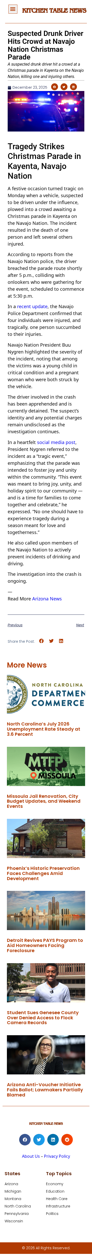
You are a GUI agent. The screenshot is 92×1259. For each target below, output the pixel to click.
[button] (12, 9)
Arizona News (47, 599)
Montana (13, 1198)
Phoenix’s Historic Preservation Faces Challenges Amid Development (43, 873)
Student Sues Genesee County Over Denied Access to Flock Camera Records (43, 1017)
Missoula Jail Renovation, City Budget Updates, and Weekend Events (43, 801)
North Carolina (18, 1206)
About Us (31, 1156)
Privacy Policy (57, 1156)
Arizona (11, 1183)
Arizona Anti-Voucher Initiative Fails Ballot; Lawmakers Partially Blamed (45, 1089)
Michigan (13, 1191)
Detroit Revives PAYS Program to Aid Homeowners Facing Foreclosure (45, 945)
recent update (32, 306)
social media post (56, 442)
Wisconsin (14, 1221)
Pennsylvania (17, 1213)
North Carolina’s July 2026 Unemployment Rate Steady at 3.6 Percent (43, 729)
